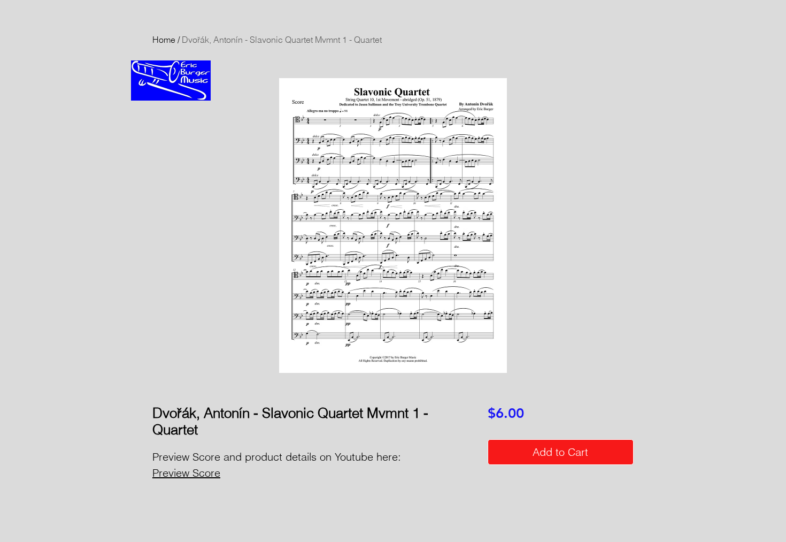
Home (163, 39)
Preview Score (186, 472)
